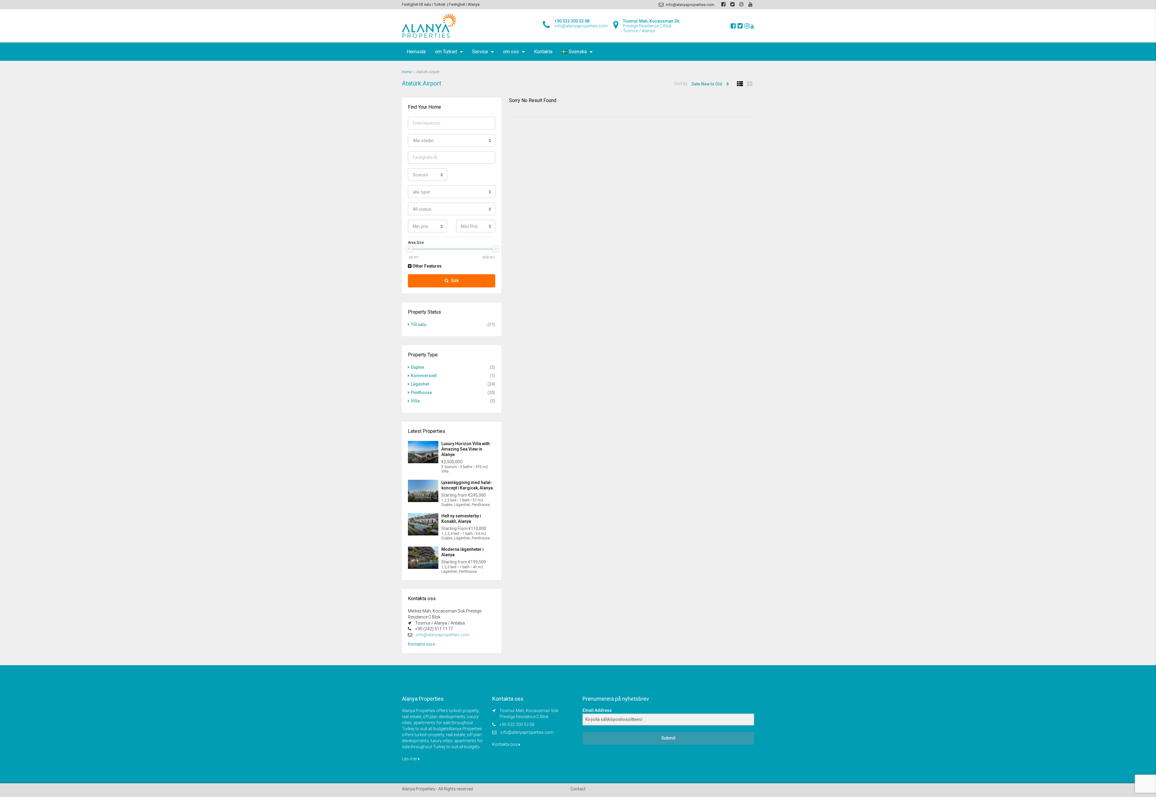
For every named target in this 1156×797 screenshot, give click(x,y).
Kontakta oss (421, 644)
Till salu (418, 324)
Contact (578, 788)
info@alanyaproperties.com (442, 634)
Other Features (427, 266)
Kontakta (543, 51)
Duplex (417, 367)
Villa (415, 400)
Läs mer (410, 758)
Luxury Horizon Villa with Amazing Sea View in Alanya (465, 449)
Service (480, 51)
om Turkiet (446, 51)
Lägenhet (420, 384)
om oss (511, 51)
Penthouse (421, 392)
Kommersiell (424, 375)
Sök (454, 280)
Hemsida (416, 51)
